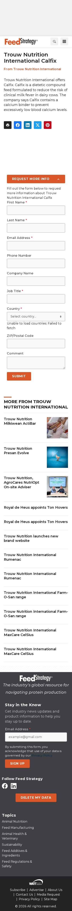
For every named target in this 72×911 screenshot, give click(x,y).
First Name (17, 202)
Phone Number (19, 255)
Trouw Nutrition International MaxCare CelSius (30, 632)
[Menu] (64, 41)
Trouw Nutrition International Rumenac (30, 557)
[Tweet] (37, 125)
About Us (55, 890)
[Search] (54, 41)
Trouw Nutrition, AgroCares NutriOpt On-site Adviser (21, 482)
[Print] (8, 125)
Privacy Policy (29, 899)
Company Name (20, 273)
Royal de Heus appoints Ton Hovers (36, 507)
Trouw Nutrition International (37, 69)
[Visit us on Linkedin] (14, 786)
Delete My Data (36, 797)
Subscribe (17, 890)
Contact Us (24, 894)
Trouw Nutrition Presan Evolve (18, 450)
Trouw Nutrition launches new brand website (31, 538)
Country (14, 308)
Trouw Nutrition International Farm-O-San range (36, 595)
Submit (19, 376)
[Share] (18, 125)
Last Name (17, 220)
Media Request (48, 894)
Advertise (36, 890)
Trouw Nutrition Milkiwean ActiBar (20, 421)
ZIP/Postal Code (20, 335)
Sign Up (17, 763)
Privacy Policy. (42, 755)
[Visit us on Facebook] (5, 786)
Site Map (50, 899)
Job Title (15, 291)
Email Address (19, 238)
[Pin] (47, 125)
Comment (15, 353)
